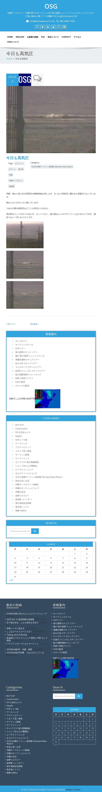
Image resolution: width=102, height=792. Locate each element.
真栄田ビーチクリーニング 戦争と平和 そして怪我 (27, 639)
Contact (66, 37)
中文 (43, 37)
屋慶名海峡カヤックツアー (27, 359)
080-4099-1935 (67, 21)
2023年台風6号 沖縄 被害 (19, 649)
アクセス (77, 37)
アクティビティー (23, 447)
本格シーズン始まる (16, 628)
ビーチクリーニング (24, 469)
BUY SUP (19, 425)
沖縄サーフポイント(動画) (26, 484)
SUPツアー (20, 348)
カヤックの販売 (22, 385)
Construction (21, 428)
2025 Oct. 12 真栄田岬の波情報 (20, 619)
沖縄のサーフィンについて (27, 488)
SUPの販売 (20, 382)
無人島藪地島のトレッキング (28, 374)
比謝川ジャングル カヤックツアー (30, 371)
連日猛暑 (33, 324)
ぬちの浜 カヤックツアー (26, 363)
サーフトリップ (22, 458)
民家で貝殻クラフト (24, 378)
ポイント (12, 169)
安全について (53, 37)
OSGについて (13, 42)
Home (10, 37)
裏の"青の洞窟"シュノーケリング (30, 356)
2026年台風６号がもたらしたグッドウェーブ (27, 613)
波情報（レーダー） (24, 499)
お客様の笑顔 (32, 37)
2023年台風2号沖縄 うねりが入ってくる (25, 652)
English (20, 37)
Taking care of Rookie (17, 634)
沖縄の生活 (20, 492)
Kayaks (18, 436)
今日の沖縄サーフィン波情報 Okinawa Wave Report (52, 166)
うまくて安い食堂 (23, 451)
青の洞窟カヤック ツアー (26, 352)
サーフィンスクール (24, 344)
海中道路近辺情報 (23, 503)
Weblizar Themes (73, 789)
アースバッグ (21, 443)
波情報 (11, 186)
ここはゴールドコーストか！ (19, 631)
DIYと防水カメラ (22, 432)
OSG (51, 6)
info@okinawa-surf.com (42, 21)
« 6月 (11, 580)
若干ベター (12, 324)
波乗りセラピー (22, 495)
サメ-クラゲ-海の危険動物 (27, 462)
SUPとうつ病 (21, 440)
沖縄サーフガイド (16, 180)
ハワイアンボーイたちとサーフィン (22, 643)
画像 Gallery (20, 510)
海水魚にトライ (22, 507)
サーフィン (19, 163)
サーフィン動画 (22, 454)
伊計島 (20, 169)
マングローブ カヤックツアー (28, 367)
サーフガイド (21, 341)
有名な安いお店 (22, 480)
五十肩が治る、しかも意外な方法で (22, 622)
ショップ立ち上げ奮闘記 (26, 466)
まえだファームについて (26, 473)
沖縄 (10, 175)
